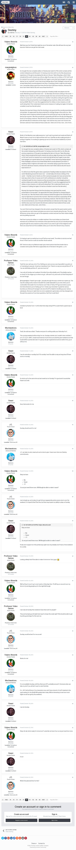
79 (23, 36)
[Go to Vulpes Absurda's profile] (11, 50)
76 (13, 36)
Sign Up (66, 7)
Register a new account (21, 820)
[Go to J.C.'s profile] (11, 433)
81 (29, 36)
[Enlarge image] (58, 559)
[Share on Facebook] (5, 838)
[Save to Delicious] (14, 838)
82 (33, 36)
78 (20, 36)
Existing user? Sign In (54, 7)
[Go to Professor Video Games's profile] (11, 271)
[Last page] (47, 36)
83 (36, 36)
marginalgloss (10, 67)
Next (43, 36)
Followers (66, 27)
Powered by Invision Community (38, 847)
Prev (6, 36)
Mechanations (10, 328)
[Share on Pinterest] (25, 838)
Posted (26, 41)
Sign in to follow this (8, 27)
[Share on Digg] (11, 838)
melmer (12, 32)
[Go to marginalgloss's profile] (11, 76)
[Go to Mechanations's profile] (11, 336)
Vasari (10, 132)
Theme (33, 843)
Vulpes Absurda (10, 42)
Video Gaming (31, 32)
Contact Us (41, 843)
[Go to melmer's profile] (4, 31)
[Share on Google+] (8, 838)
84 (39, 36)
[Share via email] (23, 838)
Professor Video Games (11, 261)
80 (26, 36)
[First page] (2, 36)
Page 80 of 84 (53, 36)
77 (16, 36)
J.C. (10, 424)
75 (10, 36)
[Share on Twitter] (2, 838)
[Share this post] (72, 41)
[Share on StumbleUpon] (20, 838)
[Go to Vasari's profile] (11, 140)
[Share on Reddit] (17, 838)
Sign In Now (54, 820)
